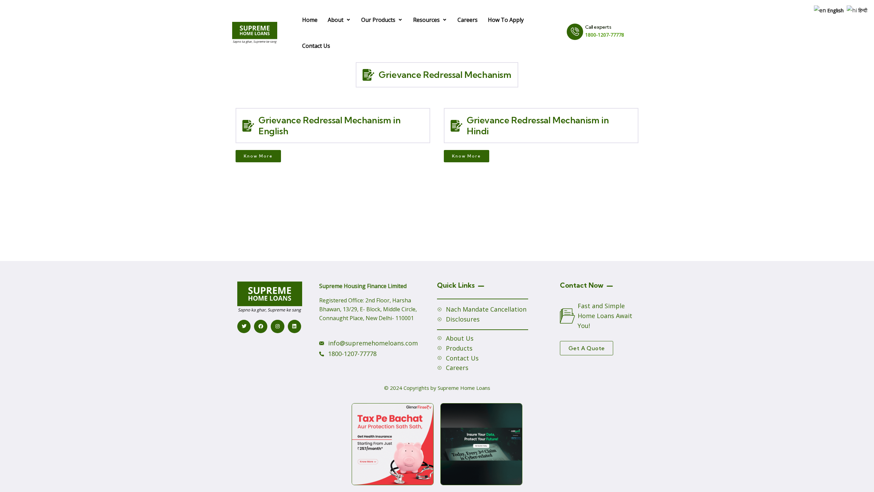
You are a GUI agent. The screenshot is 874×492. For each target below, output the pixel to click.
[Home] (254, 32)
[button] (339, 20)
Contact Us (316, 46)
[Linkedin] (294, 326)
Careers (467, 20)
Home (310, 20)
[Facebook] (260, 326)
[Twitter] (244, 326)
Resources (426, 20)
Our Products (378, 20)
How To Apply (506, 20)
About (335, 20)
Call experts (598, 27)
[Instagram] (277, 326)
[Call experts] (575, 32)
